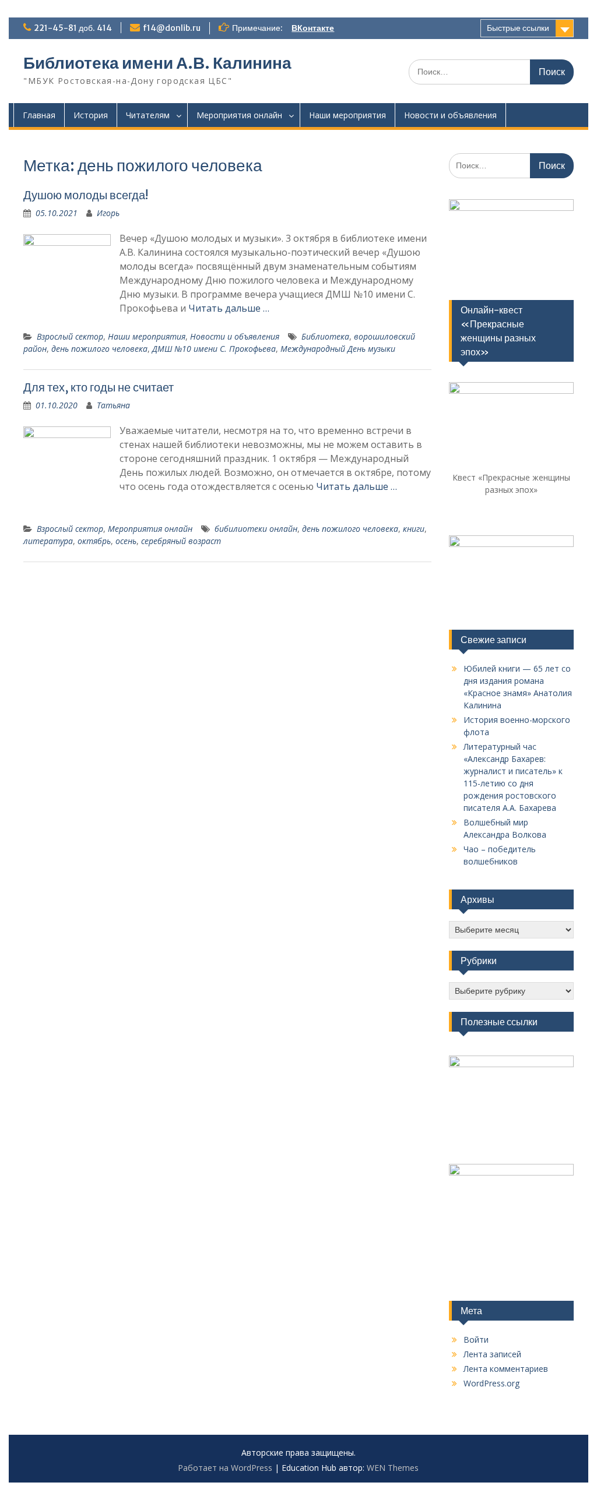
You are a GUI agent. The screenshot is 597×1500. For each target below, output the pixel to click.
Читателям (148, 115)
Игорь (108, 212)
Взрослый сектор (70, 336)
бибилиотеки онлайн (256, 528)
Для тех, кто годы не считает (98, 387)
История (90, 115)
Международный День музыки (337, 348)
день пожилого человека (99, 348)
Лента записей (492, 1354)
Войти (476, 1339)
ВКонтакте (313, 28)
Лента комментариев (505, 1368)
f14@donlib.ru (172, 28)
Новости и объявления (450, 115)
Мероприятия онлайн (239, 115)
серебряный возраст (181, 540)
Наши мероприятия (347, 115)
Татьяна (113, 405)
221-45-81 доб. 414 (73, 28)
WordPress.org (491, 1383)
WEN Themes (393, 1467)
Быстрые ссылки (518, 28)
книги (413, 528)
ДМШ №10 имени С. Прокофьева (214, 348)
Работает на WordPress (225, 1467)
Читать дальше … (228, 308)
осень (125, 540)
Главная (39, 115)
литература (48, 540)
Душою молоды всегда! (85, 195)
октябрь (94, 540)
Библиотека (325, 336)
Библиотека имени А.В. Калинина (157, 62)
